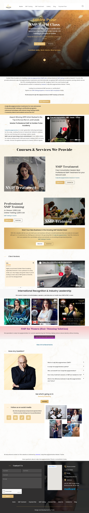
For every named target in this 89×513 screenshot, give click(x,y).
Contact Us (69, 502)
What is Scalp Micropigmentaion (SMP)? (59, 362)
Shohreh (43, 84)
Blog (54, 6)
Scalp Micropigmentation (11, 130)
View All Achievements (44, 345)
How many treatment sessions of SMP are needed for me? (65, 375)
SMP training (61, 78)
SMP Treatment (39, 6)
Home (21, 6)
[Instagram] (9, 417)
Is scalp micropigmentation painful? (58, 366)
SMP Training (29, 6)
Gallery (49, 6)
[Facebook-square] (15, 417)
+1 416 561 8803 (68, 470)
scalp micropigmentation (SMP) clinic (37, 78)
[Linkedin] (28, 417)
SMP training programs (38, 90)
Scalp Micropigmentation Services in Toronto (67, 178)
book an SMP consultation (53, 90)
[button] (19, 287)
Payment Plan (63, 6)
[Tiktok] (22, 417)
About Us (60, 502)
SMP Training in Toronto (10, 215)
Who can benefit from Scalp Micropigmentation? (62, 371)
